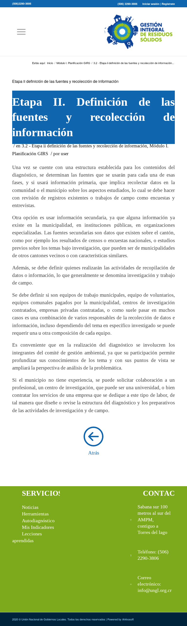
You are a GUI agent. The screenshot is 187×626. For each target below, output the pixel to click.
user (64, 153)
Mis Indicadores (38, 527)
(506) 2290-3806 (127, 4)
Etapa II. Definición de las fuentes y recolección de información (93, 117)
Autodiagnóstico (38, 520)
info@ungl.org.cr (155, 590)
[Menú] (19, 31)
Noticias (30, 507)
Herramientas (35, 513)
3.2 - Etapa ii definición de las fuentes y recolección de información (84, 145)
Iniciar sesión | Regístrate (158, 4)
